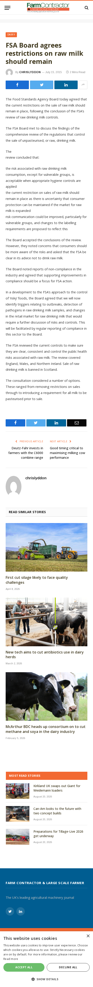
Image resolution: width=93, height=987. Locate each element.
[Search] (86, 8)
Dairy (11, 34)
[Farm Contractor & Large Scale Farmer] (48, 8)
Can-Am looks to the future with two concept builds (57, 810)
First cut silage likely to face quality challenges (37, 580)
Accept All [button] (24, 967)
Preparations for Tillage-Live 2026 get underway (58, 833)
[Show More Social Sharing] (83, 85)
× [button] (88, 936)
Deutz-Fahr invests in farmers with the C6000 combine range (25, 453)
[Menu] (7, 8)
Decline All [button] (68, 967)
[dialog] (46, 959)
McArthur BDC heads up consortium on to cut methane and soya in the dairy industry (46, 729)
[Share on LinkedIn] (66, 85)
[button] (46, 979)
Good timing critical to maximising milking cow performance (67, 453)
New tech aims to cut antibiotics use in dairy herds (45, 655)
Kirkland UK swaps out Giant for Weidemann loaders (56, 788)
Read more (10, 959)
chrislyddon (30, 72)
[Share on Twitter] (17, 85)
